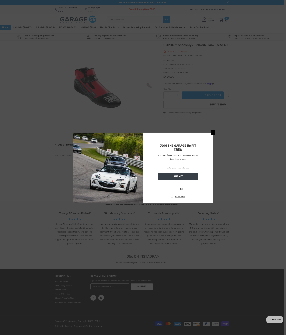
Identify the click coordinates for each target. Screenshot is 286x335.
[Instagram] (181, 189)
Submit (178, 176)
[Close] (213, 132)
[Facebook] (175, 189)
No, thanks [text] (180, 196)
